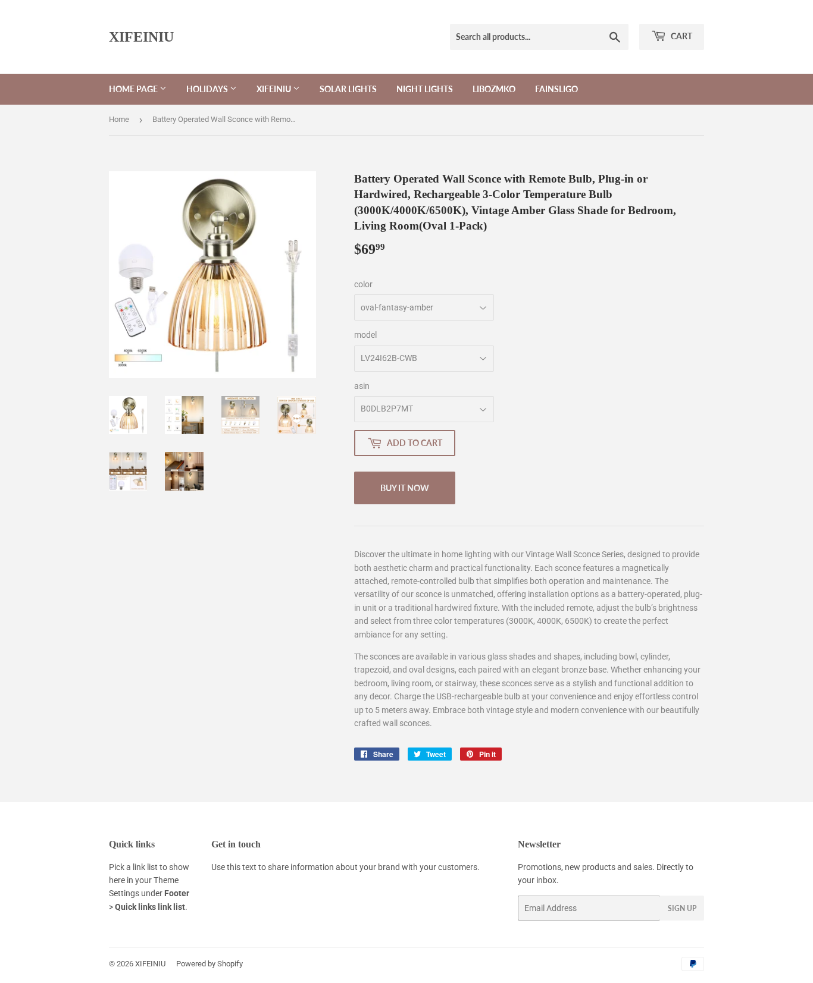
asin (362, 386)
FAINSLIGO (556, 89)
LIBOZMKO (494, 89)
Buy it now (404, 488)
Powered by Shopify (209, 963)
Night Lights (424, 89)
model (365, 335)
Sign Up (682, 908)
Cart (680, 36)
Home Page (134, 89)
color (363, 284)
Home (119, 119)
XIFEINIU (141, 37)
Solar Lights (348, 89)
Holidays (208, 89)
